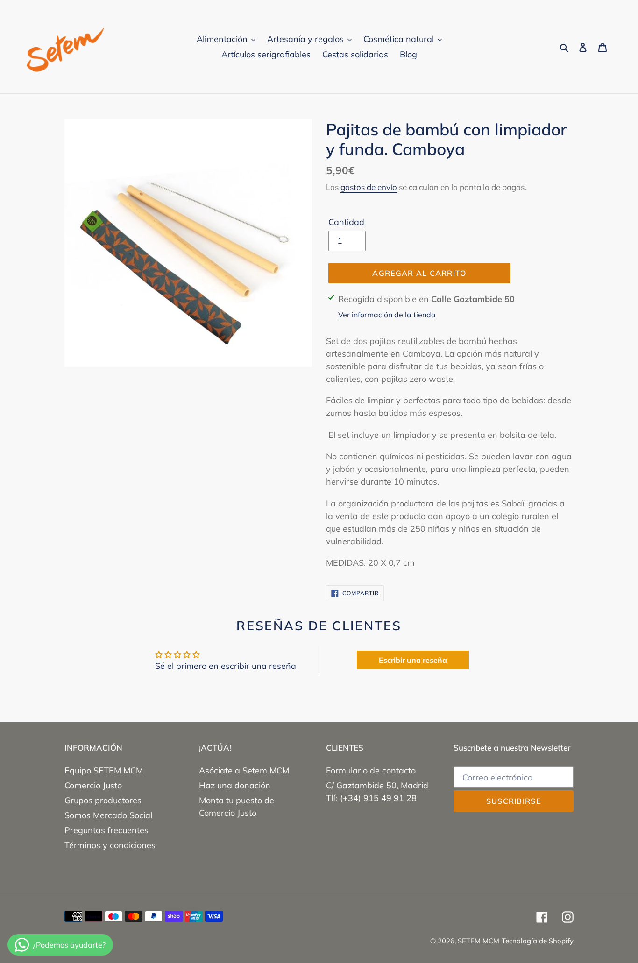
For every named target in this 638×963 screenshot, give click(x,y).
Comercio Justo (93, 785)
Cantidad (346, 222)
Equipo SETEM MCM (103, 770)
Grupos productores (103, 800)
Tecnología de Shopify (538, 940)
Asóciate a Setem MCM (244, 770)
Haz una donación (234, 785)
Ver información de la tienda (387, 314)
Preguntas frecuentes (106, 830)
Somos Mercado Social (108, 815)
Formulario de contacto (371, 770)
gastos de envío (368, 187)
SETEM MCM (478, 940)
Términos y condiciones (110, 845)
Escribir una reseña (413, 660)
